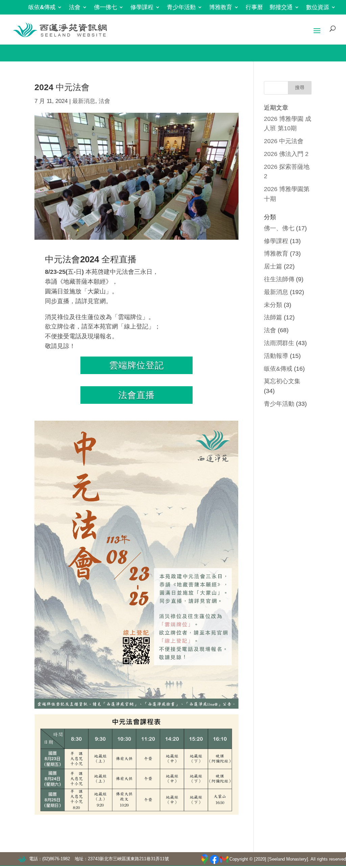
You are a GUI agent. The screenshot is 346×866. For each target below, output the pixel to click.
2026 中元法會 (283, 141)
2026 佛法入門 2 (286, 154)
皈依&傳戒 (41, 7)
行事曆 (254, 7)
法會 (74, 7)
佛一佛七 (105, 7)
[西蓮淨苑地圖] (204, 859)
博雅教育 (220, 7)
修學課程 (141, 7)
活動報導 (276, 355)
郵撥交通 (281, 7)
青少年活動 (181, 7)
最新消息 (83, 101)
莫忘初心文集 (282, 381)
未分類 (273, 304)
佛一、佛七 (279, 228)
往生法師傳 (279, 279)
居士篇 (273, 266)
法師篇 (273, 317)
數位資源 (317, 7)
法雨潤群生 (279, 343)
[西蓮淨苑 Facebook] (214, 859)
